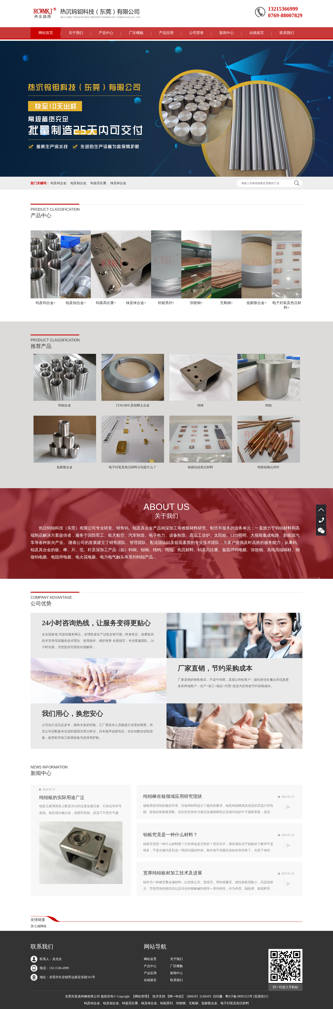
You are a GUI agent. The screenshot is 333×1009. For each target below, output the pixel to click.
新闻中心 (226, 33)
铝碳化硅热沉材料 (200, 467)
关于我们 (76, 33)
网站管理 (141, 996)
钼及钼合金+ (76, 303)
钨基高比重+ (106, 303)
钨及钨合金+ (46, 303)
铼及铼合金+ (136, 303)
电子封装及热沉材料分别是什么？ (132, 467)
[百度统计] (260, 996)
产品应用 (166, 33)
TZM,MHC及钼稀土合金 (133, 405)
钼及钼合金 (78, 183)
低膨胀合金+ (256, 303)
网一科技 (175, 996)
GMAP (205, 996)
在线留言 (256, 33)
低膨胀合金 (64, 467)
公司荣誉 (196, 33)
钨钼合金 (64, 405)
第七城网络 (38, 926)
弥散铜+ (196, 303)
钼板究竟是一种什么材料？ (170, 834)
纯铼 (200, 405)
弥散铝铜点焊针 (268, 467)
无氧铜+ (226, 303)
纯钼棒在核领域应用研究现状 (172, 796)
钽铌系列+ (166, 303)
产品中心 (106, 33)
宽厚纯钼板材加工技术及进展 (172, 872)
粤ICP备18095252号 (238, 996)
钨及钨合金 (58, 183)
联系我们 (287, 33)
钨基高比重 (98, 183)
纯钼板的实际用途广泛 (61, 797)
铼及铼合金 (118, 183)
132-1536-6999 (321, 520)
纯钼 (268, 405)
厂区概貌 (136, 33)
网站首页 (46, 33)
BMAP (192, 996)
